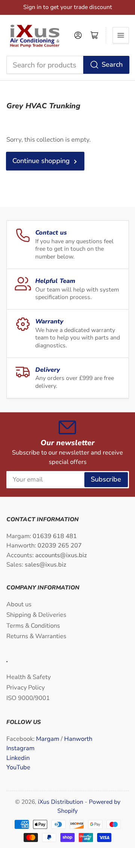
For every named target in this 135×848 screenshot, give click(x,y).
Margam (48, 738)
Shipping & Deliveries (36, 614)
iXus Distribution (61, 802)
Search (112, 64)
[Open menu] (120, 35)
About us (19, 604)
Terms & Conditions (33, 625)
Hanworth (78, 738)
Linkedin (18, 758)
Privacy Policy (25, 687)
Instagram (20, 748)
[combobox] (67, 65)
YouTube (18, 767)
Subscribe (106, 479)
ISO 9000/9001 (28, 698)
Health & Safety (28, 677)
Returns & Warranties (36, 636)
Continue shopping (41, 160)
